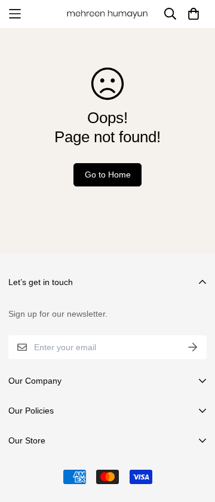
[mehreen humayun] (107, 14)
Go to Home (108, 174)
